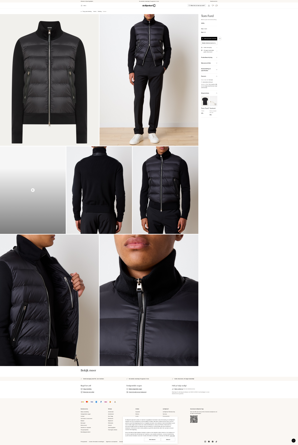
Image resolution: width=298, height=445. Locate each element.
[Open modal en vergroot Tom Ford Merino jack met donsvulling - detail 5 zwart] (148, 300)
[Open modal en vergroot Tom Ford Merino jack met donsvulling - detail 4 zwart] (49, 300)
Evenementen (166, 416)
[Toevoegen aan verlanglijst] (220, 38)
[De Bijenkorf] (149, 5)
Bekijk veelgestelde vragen (135, 389)
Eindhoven (110, 418)
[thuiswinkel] (115, 402)
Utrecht (110, 425)
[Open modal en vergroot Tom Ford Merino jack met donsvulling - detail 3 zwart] (165, 190)
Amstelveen (111, 414)
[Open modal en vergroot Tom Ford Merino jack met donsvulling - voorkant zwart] (49, 80)
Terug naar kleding (87, 11)
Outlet (136, 416)
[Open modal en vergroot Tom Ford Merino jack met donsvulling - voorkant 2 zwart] (148, 80)
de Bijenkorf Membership (169, 411)
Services (165, 414)
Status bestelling (85, 411)
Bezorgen (83, 423)
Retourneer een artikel (88, 392)
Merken (137, 414)
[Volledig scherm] (63, 231)
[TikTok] (216, 441)
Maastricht (110, 420)
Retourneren (84, 425)
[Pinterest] (213, 441)
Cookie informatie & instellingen (96, 441)
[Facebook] (209, 441)
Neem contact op (178, 389)
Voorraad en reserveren (86, 418)
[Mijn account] (209, 6)
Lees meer (172, 435)
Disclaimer (121, 441)
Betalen (82, 420)
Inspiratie (137, 411)
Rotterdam (110, 423)
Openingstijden (111, 427)
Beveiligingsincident (85, 432)
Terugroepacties (84, 429)
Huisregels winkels (112, 429)
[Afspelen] (33, 190)
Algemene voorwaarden (111, 441)
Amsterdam (111, 411)
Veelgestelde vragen (86, 414)
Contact (82, 416)
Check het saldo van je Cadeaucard (137, 392)
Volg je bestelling (87, 389)
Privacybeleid (84, 441)
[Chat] (294, 441)
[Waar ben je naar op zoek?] (189, 5)
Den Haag (110, 416)
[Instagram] (205, 441)
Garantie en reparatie (86, 427)
